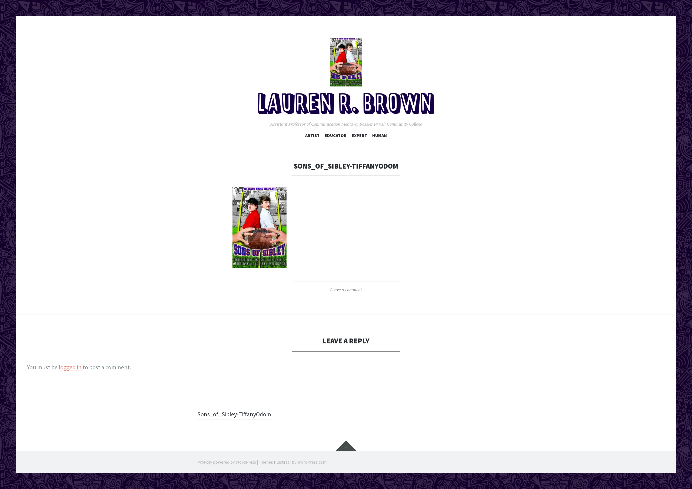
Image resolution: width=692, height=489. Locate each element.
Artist (312, 135)
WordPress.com (312, 462)
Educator (336, 135)
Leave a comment (346, 290)
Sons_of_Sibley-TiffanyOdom (234, 414)
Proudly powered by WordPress (226, 462)
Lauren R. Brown (346, 105)
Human (379, 135)
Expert (359, 135)
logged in (70, 367)
